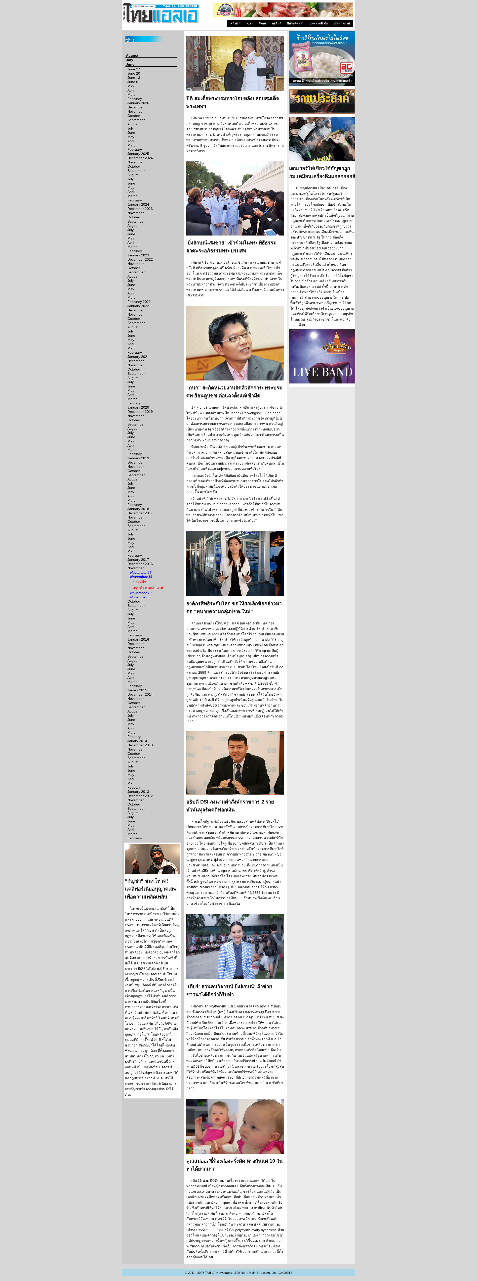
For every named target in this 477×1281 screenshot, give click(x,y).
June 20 (133, 73)
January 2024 (138, 204)
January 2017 (138, 560)
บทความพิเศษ (318, 23)
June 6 (132, 82)
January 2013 (138, 792)
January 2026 (138, 103)
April (130, 90)
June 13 (133, 78)
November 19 (141, 577)
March (132, 94)
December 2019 (140, 412)
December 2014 (140, 694)
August (132, 55)
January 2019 (138, 458)
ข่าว (250, 23)
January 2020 (138, 407)
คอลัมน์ (276, 23)
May (130, 86)
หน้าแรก (235, 23)
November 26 (141, 572)
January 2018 (138, 509)
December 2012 (140, 796)
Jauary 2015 (137, 690)
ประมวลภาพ (342, 23)
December (135, 107)
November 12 (141, 593)
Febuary (134, 403)
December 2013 (140, 745)
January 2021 (138, 357)
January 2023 (138, 255)
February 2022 (139, 302)
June (130, 64)
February (134, 99)
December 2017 (140, 513)
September (136, 120)
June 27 (133, 69)
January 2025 (138, 154)
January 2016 (138, 639)
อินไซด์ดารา (295, 23)
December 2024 (140, 158)
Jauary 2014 (137, 741)
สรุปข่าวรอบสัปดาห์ (148, 588)
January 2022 (138, 306)
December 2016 (140, 564)
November (135, 111)
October (133, 116)
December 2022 (140, 259)
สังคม (262, 23)
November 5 (140, 597)
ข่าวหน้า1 (140, 582)
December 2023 (140, 209)
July (129, 60)
